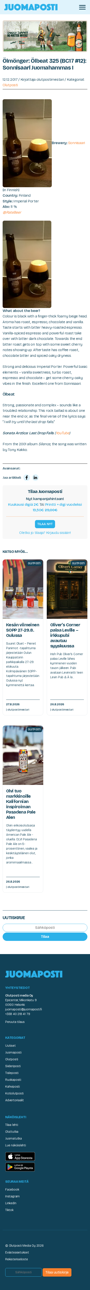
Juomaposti (13, 1052)
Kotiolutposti (14, 1093)
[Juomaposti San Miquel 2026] (45, 36)
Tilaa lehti (11, 1125)
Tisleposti (12, 1073)
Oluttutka (11, 1132)
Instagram (12, 1196)
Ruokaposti (13, 1080)
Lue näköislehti (15, 1145)
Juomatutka (13, 1138)
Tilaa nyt (45, 524)
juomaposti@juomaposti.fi (23, 1009)
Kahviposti (12, 1086)
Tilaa (45, 937)
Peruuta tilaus (15, 1022)
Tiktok (9, 1210)
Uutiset (10, 1046)
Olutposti (10, 85)
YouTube (62, 433)
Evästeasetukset (17, 1252)
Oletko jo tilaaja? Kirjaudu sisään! (45, 532)
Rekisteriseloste (16, 1259)
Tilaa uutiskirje (57, 1272)
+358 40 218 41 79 (17, 1014)
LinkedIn (10, 1203)
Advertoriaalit (14, 1100)
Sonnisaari (76, 143)
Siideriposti (13, 1066)
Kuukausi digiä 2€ (23, 504)
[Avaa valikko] (82, 7)
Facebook (12, 1189)
